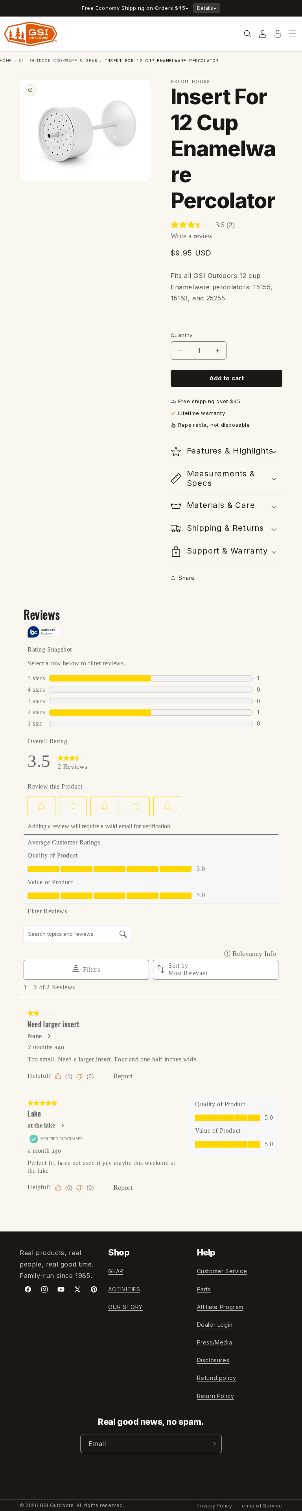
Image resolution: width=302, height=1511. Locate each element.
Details (206, 8)
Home (6, 60)
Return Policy (215, 1395)
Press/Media (214, 1342)
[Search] (247, 33)
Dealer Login (215, 1324)
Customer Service (222, 1271)
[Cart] (277, 33)
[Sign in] (262, 33)
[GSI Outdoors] (30, 33)
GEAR (115, 1271)
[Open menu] (292, 33)
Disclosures (213, 1360)
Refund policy (216, 1377)
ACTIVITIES (124, 1289)
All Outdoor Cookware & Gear (58, 60)
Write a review (192, 236)
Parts (204, 1289)
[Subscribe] (212, 1444)
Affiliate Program (220, 1307)
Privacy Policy (214, 1506)
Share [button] (187, 577)
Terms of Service (260, 1506)
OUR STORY (125, 1307)
